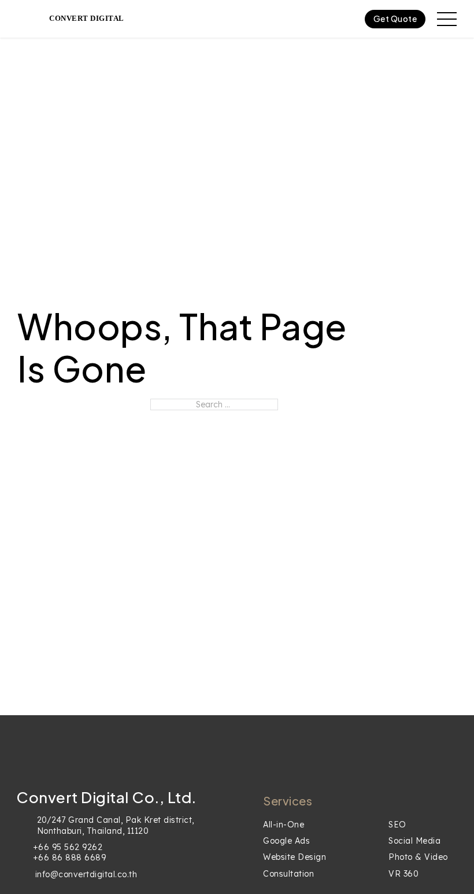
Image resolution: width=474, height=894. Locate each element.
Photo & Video (418, 857)
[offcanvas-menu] (447, 19)
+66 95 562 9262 (68, 847)
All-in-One (283, 824)
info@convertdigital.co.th (86, 874)
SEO (397, 824)
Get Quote (395, 18)
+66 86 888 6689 (69, 857)
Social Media (414, 841)
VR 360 (403, 874)
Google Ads (286, 841)
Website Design (294, 857)
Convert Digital (86, 18)
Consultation (288, 874)
